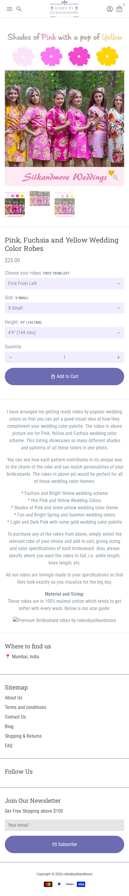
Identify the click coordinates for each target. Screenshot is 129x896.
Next (118, 106)
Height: (23, 322)
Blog (9, 726)
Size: (16, 297)
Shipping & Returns (23, 736)
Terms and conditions (25, 707)
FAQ (9, 746)
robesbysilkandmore (77, 874)
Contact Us (15, 717)
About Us (13, 698)
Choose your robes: (37, 273)
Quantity (13, 347)
